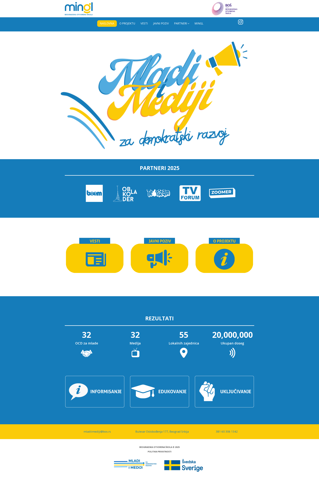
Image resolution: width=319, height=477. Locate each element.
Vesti (144, 23)
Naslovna (107, 23)
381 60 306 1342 (227, 431)
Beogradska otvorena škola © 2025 (159, 447)
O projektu (127, 23)
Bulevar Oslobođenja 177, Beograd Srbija (162, 431)
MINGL (199, 23)
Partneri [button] (180, 23)
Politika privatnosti (159, 451)
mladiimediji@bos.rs (97, 431)
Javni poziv (161, 23)
